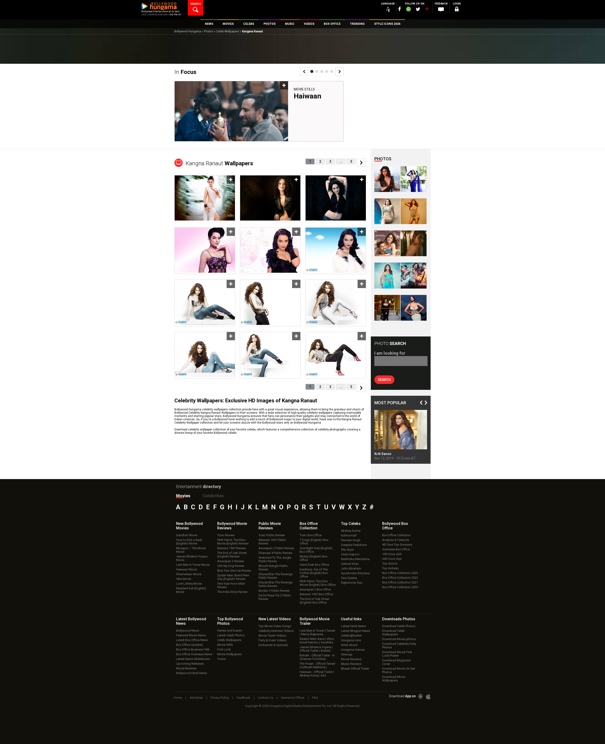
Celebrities (213, 495)
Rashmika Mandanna (355, 559)
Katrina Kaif (349, 535)
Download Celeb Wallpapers (393, 632)
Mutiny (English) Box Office (313, 558)
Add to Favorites (284, 85)
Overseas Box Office (396, 549)
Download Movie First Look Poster (397, 653)
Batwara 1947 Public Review (272, 541)
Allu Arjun (347, 549)
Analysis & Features (395, 540)
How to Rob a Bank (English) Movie (189, 541)
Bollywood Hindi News (191, 673)
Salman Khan (350, 563)
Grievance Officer (292, 697)
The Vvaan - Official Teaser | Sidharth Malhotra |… (317, 665)
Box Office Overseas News (194, 654)
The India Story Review (232, 592)
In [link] (185, 72)
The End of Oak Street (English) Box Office (314, 600)
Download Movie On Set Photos (398, 670)
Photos (208, 31)
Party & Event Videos (272, 640)
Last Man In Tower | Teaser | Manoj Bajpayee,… (317, 632)
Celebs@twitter (351, 635)
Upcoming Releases (190, 663)
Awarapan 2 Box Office (315, 589)
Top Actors (389, 563)
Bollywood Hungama (187, 31)
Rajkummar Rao (352, 582)
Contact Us (265, 697)
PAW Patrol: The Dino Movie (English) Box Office (318, 583)
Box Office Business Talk (193, 649)
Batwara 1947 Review (231, 548)
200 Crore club (392, 559)
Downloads (398, 619)
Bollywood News (187, 630)
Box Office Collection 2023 (400, 573)
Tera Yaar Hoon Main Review (231, 585)
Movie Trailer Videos (272, 635)
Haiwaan (307, 96)
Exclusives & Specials (273, 645)
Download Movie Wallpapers (393, 678)
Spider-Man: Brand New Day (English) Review (233, 577)
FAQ (315, 697)
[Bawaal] (387, 243)
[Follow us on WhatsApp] (408, 10)
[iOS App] (428, 696)
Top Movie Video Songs (275, 626)
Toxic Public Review (272, 535)
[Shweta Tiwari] (387, 179)
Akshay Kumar (351, 530)
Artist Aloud (349, 645)
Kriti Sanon (382, 454)
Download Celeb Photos (398, 626)
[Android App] (420, 696)
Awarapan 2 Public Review (276, 548)
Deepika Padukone (354, 545)
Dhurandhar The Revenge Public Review (276, 575)
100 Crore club (392, 554)
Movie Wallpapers (229, 654)
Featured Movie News (191, 635)
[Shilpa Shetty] (387, 275)
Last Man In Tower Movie (193, 564)
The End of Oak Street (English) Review (232, 554)
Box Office (309, 525)
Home (178, 697)
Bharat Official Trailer (355, 668)
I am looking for (389, 353)
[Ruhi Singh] (413, 211)
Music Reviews (351, 664)
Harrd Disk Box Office (314, 564)
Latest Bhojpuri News (355, 631)
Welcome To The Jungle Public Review (275, 559)
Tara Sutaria (349, 578)
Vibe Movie (183, 579)
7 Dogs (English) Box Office (314, 541)
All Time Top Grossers (397, 544)
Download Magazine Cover (396, 662)
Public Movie (270, 525)
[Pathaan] (413, 275)
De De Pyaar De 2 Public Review (275, 597)
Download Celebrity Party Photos (399, 645)
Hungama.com (351, 640)
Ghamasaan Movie (188, 574)
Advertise (196, 697)
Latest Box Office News (192, 640)
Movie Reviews (186, 668)
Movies (183, 495)
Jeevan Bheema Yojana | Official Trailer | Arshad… (316, 648)
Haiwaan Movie (186, 569)
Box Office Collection (396, 535)
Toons (221, 659)
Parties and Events (229, 630)
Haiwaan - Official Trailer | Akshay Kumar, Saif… (317, 673)
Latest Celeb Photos (231, 635)
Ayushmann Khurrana (355, 573)
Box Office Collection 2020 (400, 587)
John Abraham (351, 568)
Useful (351, 619)
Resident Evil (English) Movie (191, 590)
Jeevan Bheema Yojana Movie (191, 558)
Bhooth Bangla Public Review (273, 567)
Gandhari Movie (186, 535)
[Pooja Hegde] (413, 243)
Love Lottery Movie (189, 583)
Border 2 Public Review (274, 590)
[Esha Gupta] (413, 308)
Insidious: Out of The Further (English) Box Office (314, 573)
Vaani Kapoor (350, 554)
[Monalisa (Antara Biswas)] (387, 211)
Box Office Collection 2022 (400, 577)
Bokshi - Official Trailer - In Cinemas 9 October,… (317, 657)
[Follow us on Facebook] (399, 9)
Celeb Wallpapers (227, 31)
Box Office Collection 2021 (400, 582)
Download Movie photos (399, 639)
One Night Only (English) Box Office (316, 549)
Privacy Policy (220, 697)
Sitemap (346, 654)
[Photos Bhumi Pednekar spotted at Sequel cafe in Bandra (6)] (387, 308)
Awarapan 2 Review (230, 561)
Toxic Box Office (311, 535)
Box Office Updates (189, 644)
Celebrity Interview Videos (276, 631)
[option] (259, 113)
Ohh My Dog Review (230, 566)
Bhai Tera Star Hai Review (234, 570)
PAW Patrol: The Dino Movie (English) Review (233, 541)
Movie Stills (304, 89)
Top (351, 523)
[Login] (456, 9)
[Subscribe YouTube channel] (427, 10)
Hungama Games (353, 649)
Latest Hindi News (353, 626)
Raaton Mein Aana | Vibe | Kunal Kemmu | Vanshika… (317, 640)
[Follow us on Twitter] (418, 9)
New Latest (275, 619)
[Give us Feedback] (441, 9)
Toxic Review (226, 535)
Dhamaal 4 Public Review (275, 553)
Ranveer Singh (350, 540)
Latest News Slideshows (193, 659)
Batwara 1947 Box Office (316, 594)
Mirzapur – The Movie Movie (191, 549)
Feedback (243, 697)
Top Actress (390, 568)
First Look (224, 649)
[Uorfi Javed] (413, 179)
